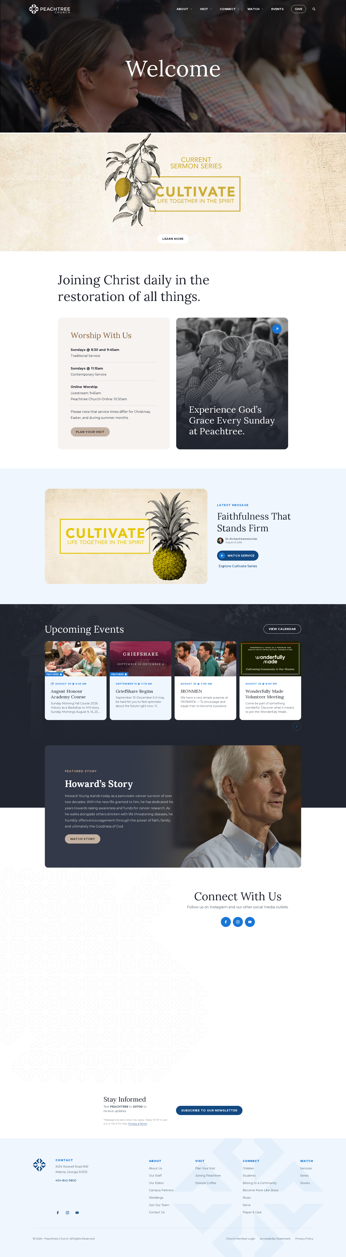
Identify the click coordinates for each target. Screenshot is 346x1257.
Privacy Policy (304, 1238)
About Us (155, 1168)
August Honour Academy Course (68, 694)
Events (277, 9)
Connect (251, 1161)
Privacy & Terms (137, 1123)
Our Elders (156, 1183)
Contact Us (157, 1212)
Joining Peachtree (208, 1175)
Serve (247, 1205)
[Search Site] (314, 9)
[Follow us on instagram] (238, 922)
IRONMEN (191, 691)
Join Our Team (159, 1205)
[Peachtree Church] (49, 9)
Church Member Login (240, 1238)
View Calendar (282, 629)
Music (247, 1197)
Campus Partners (161, 1190)
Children (248, 1168)
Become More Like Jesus (260, 1190)
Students (249, 1175)
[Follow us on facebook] (226, 922)
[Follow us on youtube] (250, 922)
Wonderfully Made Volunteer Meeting (264, 694)
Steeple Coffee (205, 1183)
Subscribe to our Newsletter (209, 1110)
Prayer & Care (252, 1212)
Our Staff (155, 1175)
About (155, 1161)
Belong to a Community (260, 1183)
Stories (305, 1183)
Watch (306, 1161)
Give (298, 9)
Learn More (173, 239)
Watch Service (240, 555)
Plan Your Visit (90, 432)
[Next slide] (296, 726)
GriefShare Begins (134, 691)
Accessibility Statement (275, 1238)
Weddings (156, 1197)
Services (306, 1168)
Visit (200, 1161)
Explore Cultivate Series (238, 566)
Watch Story (82, 839)
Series (304, 1175)
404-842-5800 (65, 1180)
